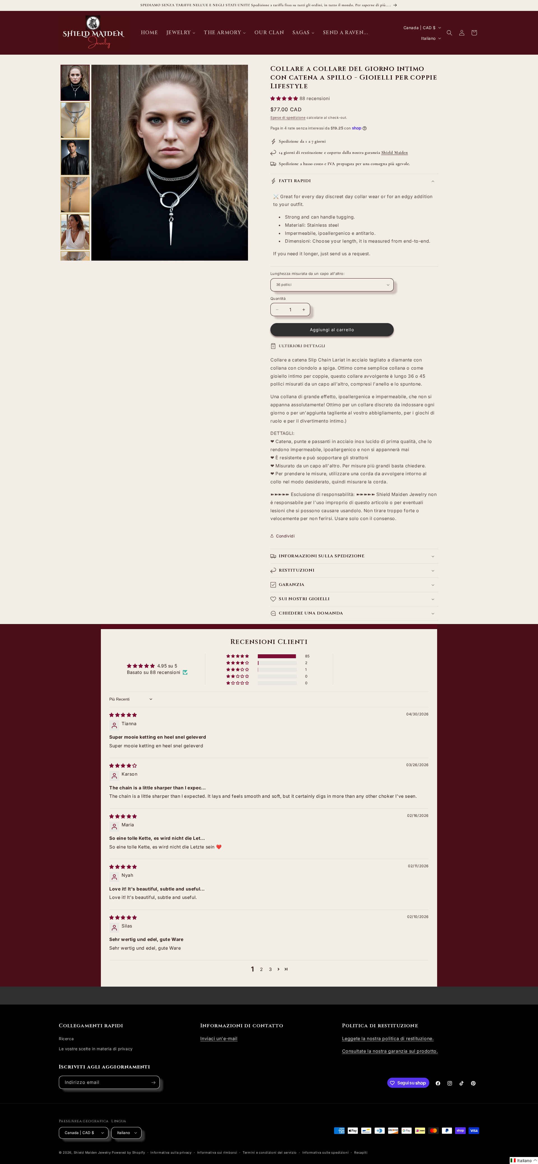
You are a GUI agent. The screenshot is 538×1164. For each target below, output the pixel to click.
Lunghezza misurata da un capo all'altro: (307, 273)
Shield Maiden (394, 152)
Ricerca (66, 1039)
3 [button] (270, 969)
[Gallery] (153, 163)
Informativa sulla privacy (171, 1152)
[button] (449, 33)
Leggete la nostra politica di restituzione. (388, 1039)
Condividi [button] (285, 536)
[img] (123, 715)
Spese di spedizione (287, 117)
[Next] (240, 162)
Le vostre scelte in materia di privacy (96, 1048)
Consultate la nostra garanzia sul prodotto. (390, 1051)
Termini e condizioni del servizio (270, 1152)
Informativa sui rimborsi (217, 1152)
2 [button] (261, 969)
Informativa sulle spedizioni (325, 1152)
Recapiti (361, 1152)
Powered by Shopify (128, 1152)
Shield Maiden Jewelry (92, 1152)
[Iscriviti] (153, 1082)
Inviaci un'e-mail (218, 1039)
